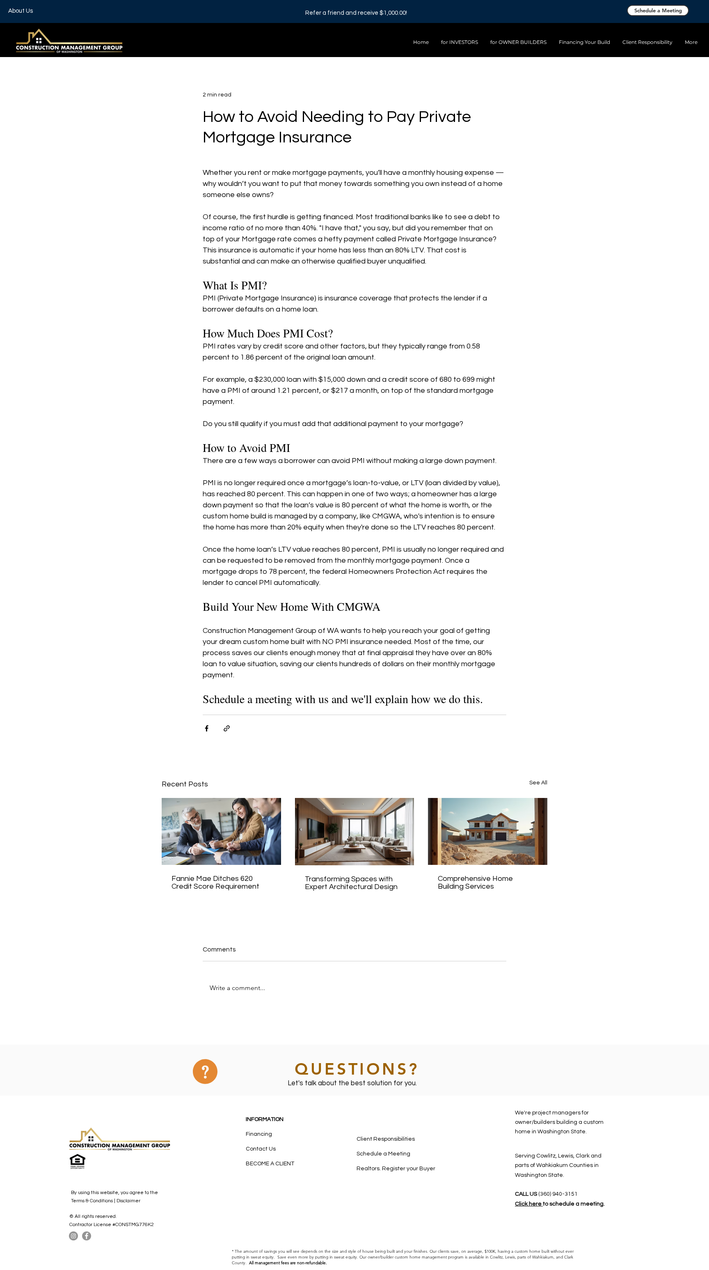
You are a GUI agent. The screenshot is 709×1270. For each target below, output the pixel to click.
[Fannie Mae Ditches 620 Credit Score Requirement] (221, 831)
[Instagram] (73, 1235)
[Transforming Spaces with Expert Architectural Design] (354, 831)
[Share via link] (227, 728)
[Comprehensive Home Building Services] (487, 831)
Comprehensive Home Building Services (475, 882)
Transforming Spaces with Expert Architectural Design (351, 883)
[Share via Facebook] (206, 728)
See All (538, 783)
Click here (529, 1204)
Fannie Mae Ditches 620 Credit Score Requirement (215, 882)
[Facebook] (86, 1235)
